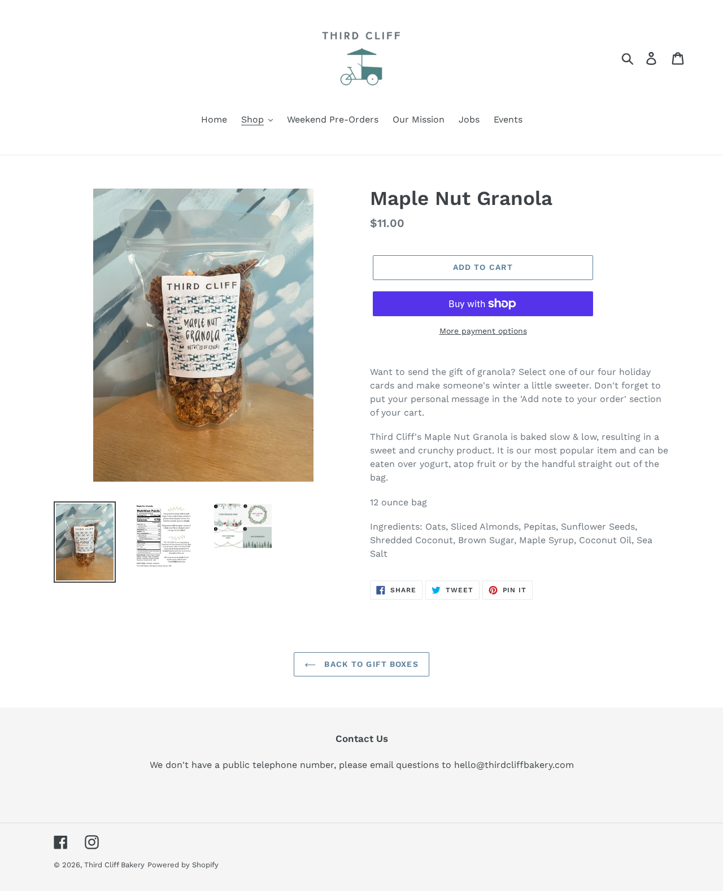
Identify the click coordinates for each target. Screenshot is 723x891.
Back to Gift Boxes (369, 664)
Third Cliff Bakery (114, 865)
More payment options (483, 330)
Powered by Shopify (183, 865)
